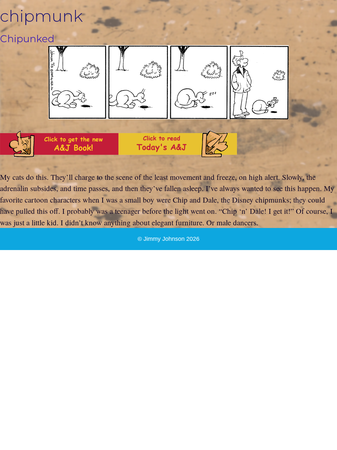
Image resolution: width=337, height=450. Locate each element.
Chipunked (27, 39)
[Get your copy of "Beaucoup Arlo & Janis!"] (59, 154)
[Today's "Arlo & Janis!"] (177, 154)
